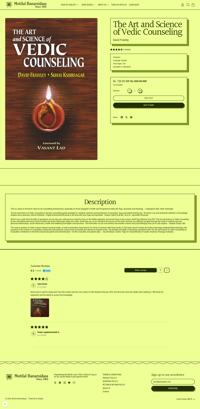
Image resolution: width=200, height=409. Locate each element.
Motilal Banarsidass (19, 399)
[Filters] (160, 270)
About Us (106, 388)
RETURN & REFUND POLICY (114, 384)
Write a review (140, 270)
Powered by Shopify (35, 399)
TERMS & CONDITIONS (112, 374)
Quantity (116, 91)
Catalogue (134, 4)
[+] (140, 91)
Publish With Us (119, 4)
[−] (129, 91)
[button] (188, 5)
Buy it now (149, 105)
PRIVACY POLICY (110, 378)
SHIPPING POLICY (110, 381)
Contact (106, 391)
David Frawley (121, 40)
